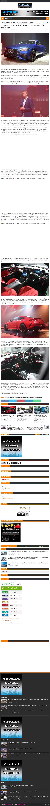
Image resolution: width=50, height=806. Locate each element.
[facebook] (41, 1)
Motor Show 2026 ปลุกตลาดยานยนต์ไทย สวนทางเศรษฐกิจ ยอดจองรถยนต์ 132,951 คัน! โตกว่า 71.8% (28, 705)
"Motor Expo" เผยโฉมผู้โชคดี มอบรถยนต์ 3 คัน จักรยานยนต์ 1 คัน (21, 785)
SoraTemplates (8, 804)
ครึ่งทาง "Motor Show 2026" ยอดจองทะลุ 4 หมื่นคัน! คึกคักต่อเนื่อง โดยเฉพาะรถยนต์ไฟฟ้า (26, 711)
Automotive (31, 397)
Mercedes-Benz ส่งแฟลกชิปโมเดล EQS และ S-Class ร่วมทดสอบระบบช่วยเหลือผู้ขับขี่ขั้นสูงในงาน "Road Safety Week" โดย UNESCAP (24, 417)
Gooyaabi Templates (21, 804)
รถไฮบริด (26, 397)
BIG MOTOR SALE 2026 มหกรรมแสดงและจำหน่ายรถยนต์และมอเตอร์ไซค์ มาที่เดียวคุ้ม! (25, 753)
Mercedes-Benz (38, 397)
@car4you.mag (6, 488)
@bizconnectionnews (7, 498)
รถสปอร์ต (16, 397)
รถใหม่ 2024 (21, 397)
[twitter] (46, 1)
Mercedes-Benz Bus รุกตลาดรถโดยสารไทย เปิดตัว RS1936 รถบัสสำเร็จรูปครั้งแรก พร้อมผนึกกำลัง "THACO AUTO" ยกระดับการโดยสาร (40, 418)
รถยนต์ (13, 397)
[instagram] (43, 1)
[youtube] (47, 1)
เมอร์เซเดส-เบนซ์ (7, 397)
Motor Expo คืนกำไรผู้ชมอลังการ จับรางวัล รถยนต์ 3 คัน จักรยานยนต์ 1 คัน (23, 791)
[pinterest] (44, 1)
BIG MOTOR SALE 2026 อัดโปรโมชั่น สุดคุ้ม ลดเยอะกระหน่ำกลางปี (21, 742)
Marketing (4, 549)
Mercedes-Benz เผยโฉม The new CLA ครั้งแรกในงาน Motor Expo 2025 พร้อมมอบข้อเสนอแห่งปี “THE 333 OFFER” (8, 417)
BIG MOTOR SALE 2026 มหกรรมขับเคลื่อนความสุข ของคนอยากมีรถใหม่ (22, 748)
